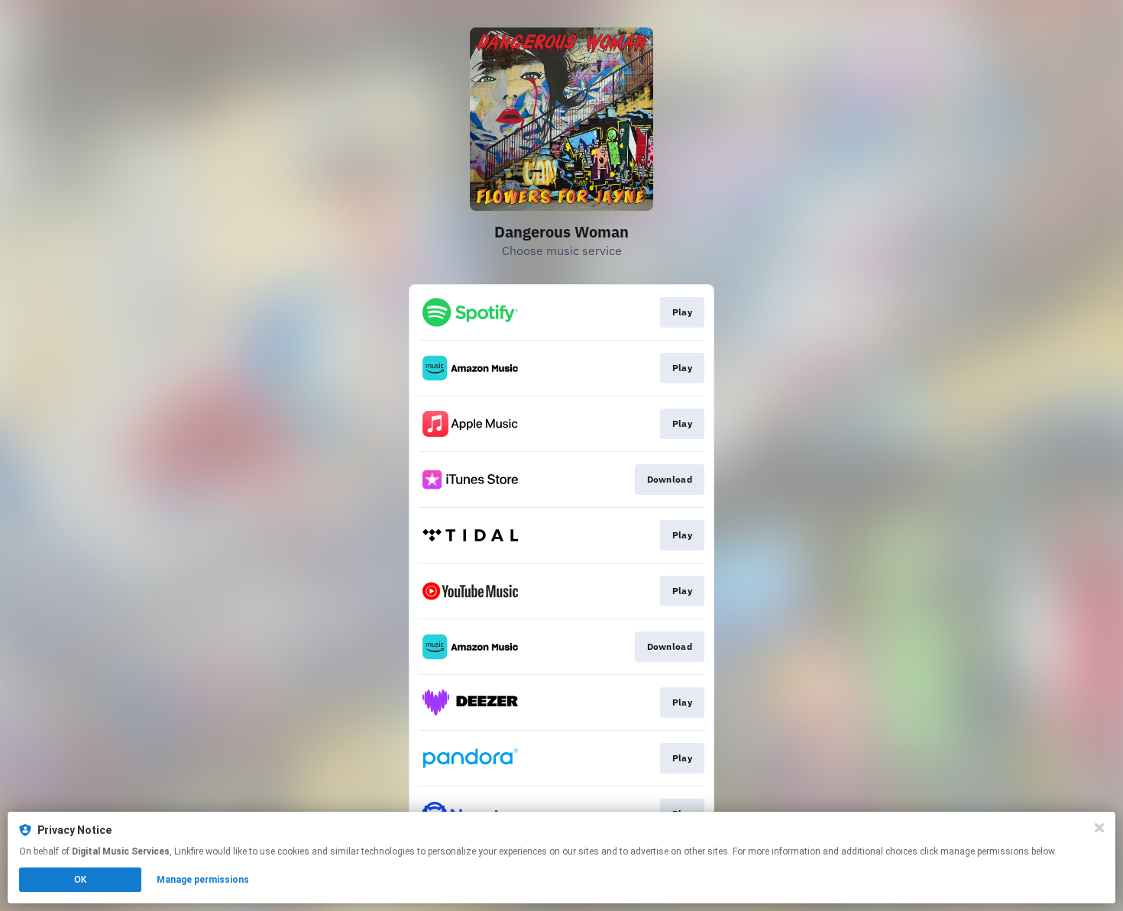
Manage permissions (203, 879)
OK (80, 879)
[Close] (1099, 828)
